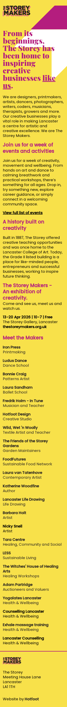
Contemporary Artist (22, 475)
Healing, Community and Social (32, 542)
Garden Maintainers (25, 446)
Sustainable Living (19, 555)
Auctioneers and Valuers (26, 587)
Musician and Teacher (23, 403)
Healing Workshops (30, 571)
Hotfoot (32, 699)
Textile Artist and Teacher (26, 430)
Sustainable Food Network (27, 462)
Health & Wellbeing (22, 600)
